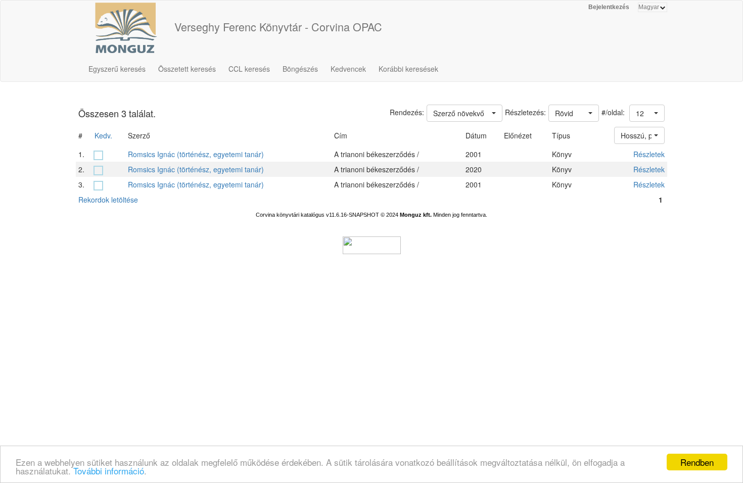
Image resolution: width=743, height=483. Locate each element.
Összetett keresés (187, 69)
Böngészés (300, 69)
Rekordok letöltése (108, 200)
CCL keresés (249, 69)
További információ (108, 470)
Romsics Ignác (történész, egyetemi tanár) (196, 154)
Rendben (697, 462)
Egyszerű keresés (117, 69)
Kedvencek (348, 69)
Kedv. (103, 135)
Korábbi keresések (408, 69)
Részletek (649, 154)
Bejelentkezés (608, 7)
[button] (647, 113)
